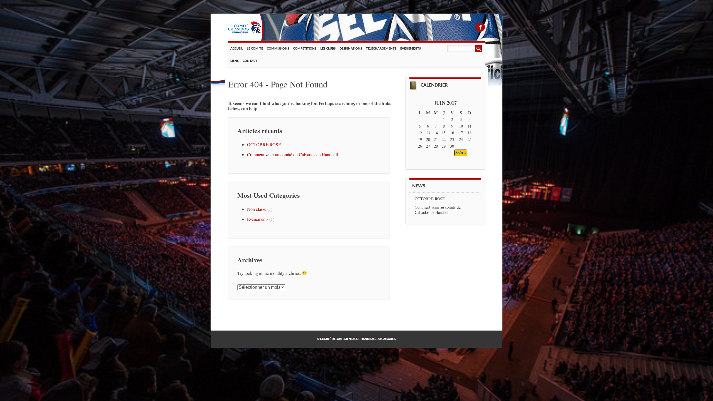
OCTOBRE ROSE (264, 144)
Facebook (480, 27)
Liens (234, 60)
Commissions (278, 48)
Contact (250, 60)
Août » (460, 153)
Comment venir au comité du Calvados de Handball (292, 154)
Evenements (257, 219)
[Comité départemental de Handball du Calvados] (245, 32)
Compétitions (304, 48)
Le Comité (255, 48)
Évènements (410, 48)
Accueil (236, 48)
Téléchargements (381, 48)
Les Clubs (328, 48)
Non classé (256, 209)
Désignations (351, 48)
